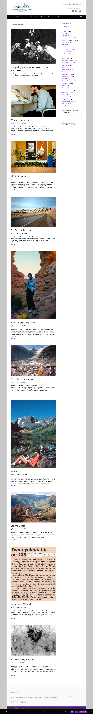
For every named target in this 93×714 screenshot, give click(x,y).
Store (32, 16)
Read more (83, 711)
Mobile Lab (64, 85)
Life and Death (18, 526)
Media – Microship (66, 72)
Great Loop (64, 56)
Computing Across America (69, 40)
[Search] (81, 16)
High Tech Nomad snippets (69, 60)
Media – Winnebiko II (67, 76)
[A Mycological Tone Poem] (33, 285)
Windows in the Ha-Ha (21, 120)
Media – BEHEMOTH (67, 69)
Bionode (64, 33)
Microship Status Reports (68, 81)
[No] (91, 711)
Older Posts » (52, 683)
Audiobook (64, 28)
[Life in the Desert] (33, 156)
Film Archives (65, 53)
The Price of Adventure (22, 230)
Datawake (64, 44)
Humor (63, 67)
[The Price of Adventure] (33, 211)
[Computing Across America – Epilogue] (33, 46)
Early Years (65, 47)
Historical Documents (67, 62)
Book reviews (65, 35)
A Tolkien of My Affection (22, 659)
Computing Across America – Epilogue (29, 67)
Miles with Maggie (66, 83)
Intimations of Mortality (21, 604)
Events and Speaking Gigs (68, 51)
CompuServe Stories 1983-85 (69, 38)
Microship (64, 78)
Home (13, 16)
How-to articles (65, 65)
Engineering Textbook (67, 49)
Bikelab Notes (65, 31)
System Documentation (68, 101)
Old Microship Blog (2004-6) (69, 92)
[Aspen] (33, 433)
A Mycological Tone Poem (23, 323)
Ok (72, 711)
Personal (64, 94)
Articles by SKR (66, 26)
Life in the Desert (19, 176)
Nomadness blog (66, 87)
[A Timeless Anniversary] (33, 360)
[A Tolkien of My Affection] (33, 640)
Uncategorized (65, 103)
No (76, 711)
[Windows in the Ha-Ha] (33, 100)
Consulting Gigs (66, 42)
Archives (19, 16)
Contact (50, 16)
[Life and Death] (33, 507)
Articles (26, 16)
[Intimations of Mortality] (33, 573)
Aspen (14, 471)
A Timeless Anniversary (22, 379)
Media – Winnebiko (67, 74)
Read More (13, 78)
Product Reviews (66, 99)
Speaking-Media (40, 16)
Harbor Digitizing (58, 16)
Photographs (65, 96)
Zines (63, 106)
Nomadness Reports (67, 90)
